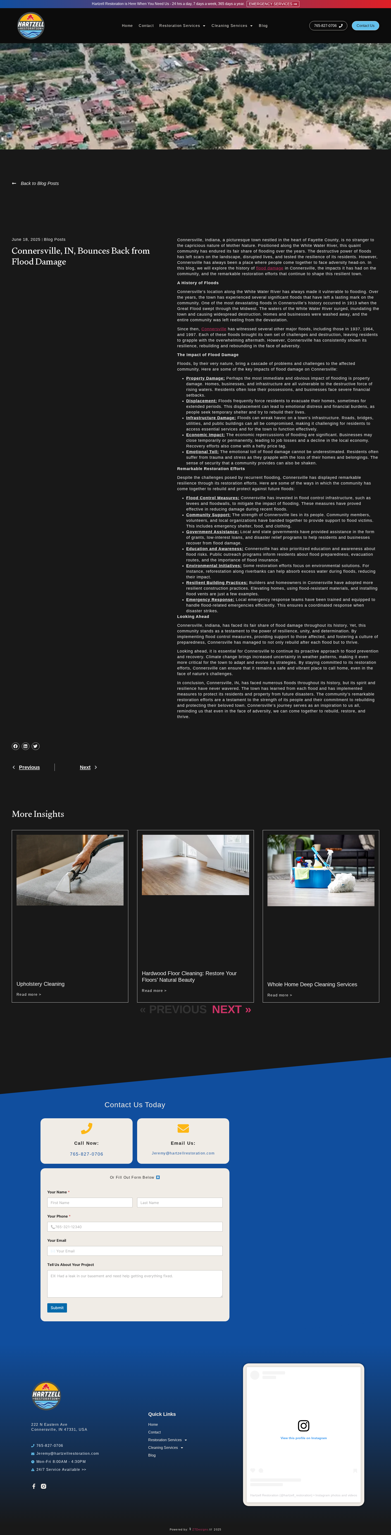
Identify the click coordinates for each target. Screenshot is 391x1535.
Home (127, 26)
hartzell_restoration (297, 1495)
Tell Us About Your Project (70, 1265)
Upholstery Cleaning (40, 984)
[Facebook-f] (33, 1486)
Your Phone (59, 1216)
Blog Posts (55, 239)
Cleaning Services (229, 26)
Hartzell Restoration (264, 1495)
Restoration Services (179, 26)
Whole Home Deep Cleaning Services (312, 984)
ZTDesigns (199, 1529)
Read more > (29, 994)
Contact (146, 26)
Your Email (56, 1240)
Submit (57, 1308)
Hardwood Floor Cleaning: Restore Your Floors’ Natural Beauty (189, 976)
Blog (263, 26)
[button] (15, 746)
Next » (231, 1009)
